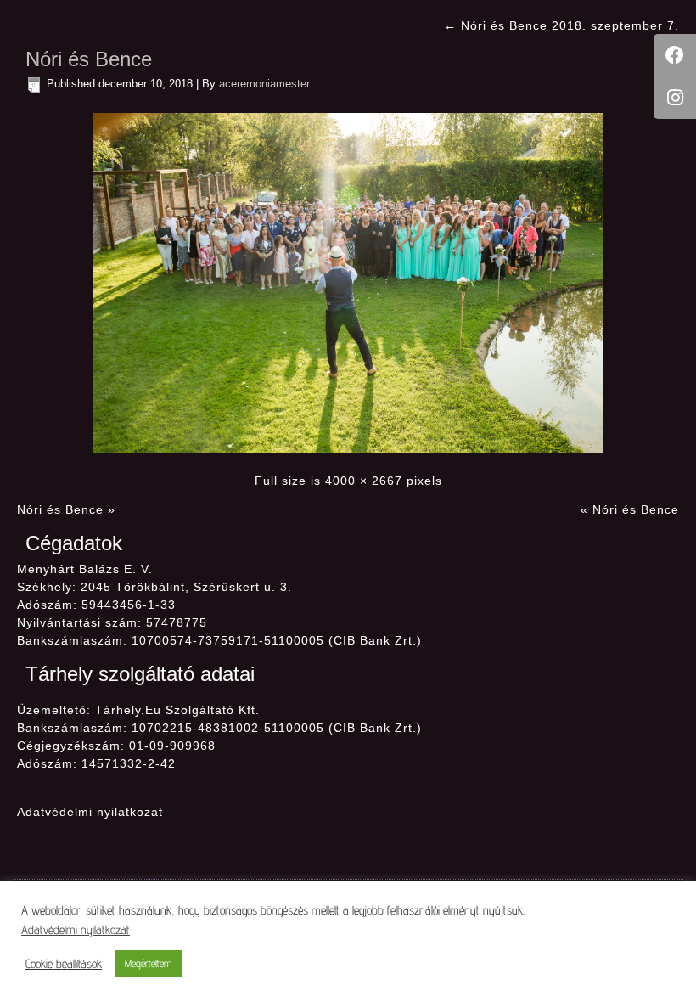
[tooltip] (675, 55)
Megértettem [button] (148, 963)
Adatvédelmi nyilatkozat (90, 812)
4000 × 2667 (363, 480)
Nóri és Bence (88, 59)
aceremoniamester (264, 83)
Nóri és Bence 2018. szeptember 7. (561, 25)
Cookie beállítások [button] (63, 963)
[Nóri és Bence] (348, 282)
